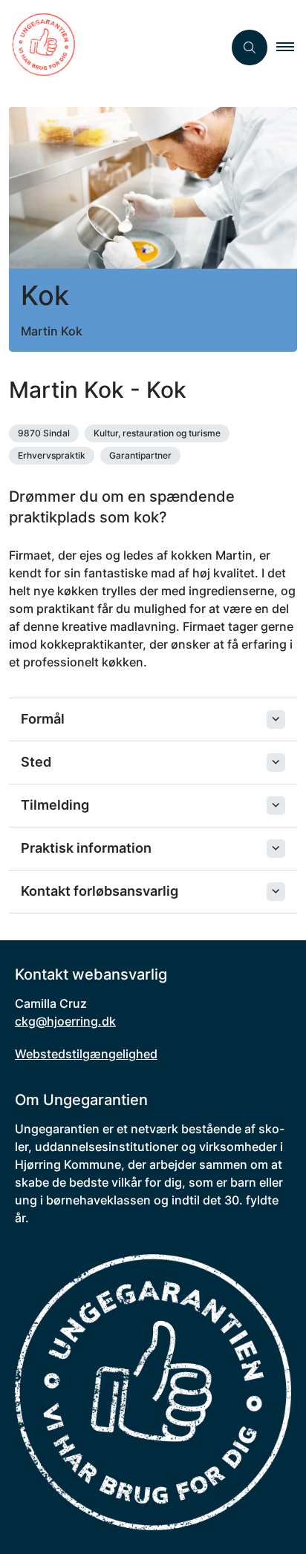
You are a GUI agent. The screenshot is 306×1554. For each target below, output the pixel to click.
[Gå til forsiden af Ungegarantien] (111, 47)
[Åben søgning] (249, 47)
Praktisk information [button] (86, 848)
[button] (291, 47)
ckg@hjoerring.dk (65, 1021)
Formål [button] (43, 719)
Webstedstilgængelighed (86, 1053)
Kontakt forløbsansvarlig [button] (99, 891)
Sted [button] (36, 762)
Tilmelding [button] (55, 805)
